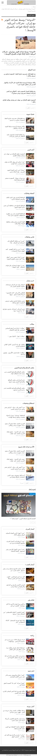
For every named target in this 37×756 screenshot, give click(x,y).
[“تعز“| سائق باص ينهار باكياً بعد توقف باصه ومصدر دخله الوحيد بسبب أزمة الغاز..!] (30, 164)
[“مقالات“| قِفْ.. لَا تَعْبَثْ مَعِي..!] (30, 339)
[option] (18, 507)
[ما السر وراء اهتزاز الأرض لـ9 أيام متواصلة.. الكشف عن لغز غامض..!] (30, 606)
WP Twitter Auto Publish (11, 755)
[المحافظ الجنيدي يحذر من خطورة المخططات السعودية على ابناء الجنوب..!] (30, 216)
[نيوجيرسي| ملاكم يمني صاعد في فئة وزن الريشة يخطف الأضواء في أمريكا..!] (30, 658)
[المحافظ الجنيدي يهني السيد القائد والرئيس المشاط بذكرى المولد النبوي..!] (30, 200)
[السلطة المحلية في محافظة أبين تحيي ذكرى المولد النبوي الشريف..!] (30, 208)
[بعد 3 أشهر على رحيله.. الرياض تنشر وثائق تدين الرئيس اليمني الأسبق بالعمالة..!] (30, 410)
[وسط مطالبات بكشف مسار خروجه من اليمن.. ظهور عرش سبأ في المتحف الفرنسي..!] (30, 713)
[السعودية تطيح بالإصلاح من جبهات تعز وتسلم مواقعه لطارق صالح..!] (30, 156)
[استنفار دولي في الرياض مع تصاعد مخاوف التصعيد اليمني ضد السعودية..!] (30, 287)
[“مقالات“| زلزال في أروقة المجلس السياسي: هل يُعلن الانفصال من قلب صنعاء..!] (30, 331)
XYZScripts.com (27, 755)
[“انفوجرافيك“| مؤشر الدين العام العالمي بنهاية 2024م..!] (18, 505)
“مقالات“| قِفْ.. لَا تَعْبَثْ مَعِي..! (16, 336)
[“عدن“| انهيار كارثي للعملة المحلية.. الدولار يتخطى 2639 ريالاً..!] (30, 535)
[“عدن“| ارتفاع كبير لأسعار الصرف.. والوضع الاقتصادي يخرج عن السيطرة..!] (30, 544)
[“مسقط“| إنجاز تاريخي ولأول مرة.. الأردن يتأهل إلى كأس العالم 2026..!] (30, 650)
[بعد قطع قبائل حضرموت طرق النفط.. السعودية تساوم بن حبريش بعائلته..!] (30, 121)
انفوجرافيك (32, 494)
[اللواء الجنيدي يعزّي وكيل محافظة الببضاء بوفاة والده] (30, 224)
